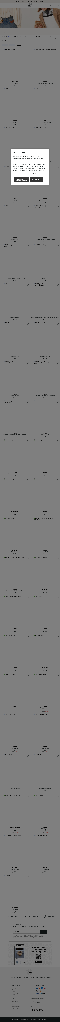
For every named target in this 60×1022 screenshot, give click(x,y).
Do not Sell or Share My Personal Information (21, 180)
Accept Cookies (36, 180)
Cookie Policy (36, 174)
